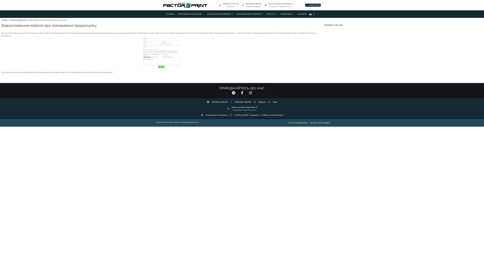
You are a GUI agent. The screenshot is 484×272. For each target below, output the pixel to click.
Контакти (302, 14)
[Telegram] (233, 93)
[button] (313, 5)
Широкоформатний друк (219, 14)
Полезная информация (17, 20)
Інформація (286, 14)
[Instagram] (250, 93)
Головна (170, 14)
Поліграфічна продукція (189, 14)
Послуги (270, 14)
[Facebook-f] (242, 93)
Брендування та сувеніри (249, 14)
